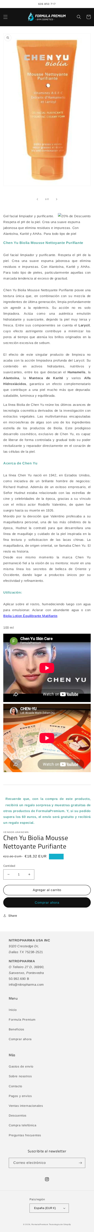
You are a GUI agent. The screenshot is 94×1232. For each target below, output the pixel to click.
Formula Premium (22, 1019)
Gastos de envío (21, 1066)
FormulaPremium (39, 1224)
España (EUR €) (45, 1208)
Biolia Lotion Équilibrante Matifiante (30, 616)
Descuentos (17, 1115)
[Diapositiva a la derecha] (56, 199)
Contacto (15, 1086)
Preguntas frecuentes (25, 1135)
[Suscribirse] (80, 1163)
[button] (5, 17)
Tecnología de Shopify (60, 1224)
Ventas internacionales (26, 1105)
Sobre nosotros (20, 1076)
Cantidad (9, 865)
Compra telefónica (22, 1125)
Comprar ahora (47, 902)
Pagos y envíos (20, 1096)
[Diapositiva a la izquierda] (37, 199)
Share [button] (12, 915)
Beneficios (16, 1029)
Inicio (13, 1010)
